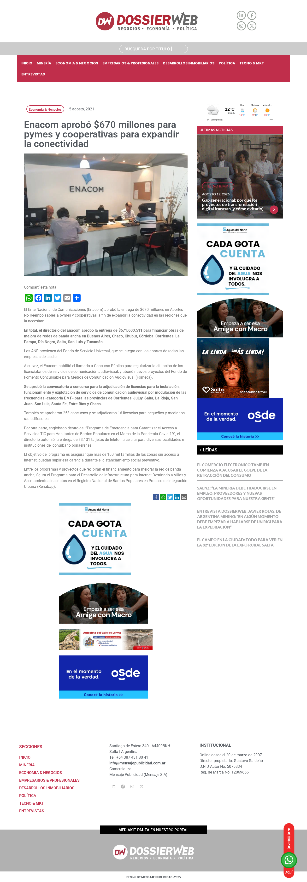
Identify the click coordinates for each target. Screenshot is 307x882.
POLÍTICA (227, 63)
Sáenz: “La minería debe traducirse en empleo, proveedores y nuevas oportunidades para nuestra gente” (237, 493)
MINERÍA (44, 63)
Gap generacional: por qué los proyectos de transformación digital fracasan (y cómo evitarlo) (232, 204)
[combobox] (153, 49)
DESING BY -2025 (153, 877)
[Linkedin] (113, 786)
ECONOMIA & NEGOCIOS (76, 63)
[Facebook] (123, 786)
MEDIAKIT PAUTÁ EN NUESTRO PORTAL (153, 830)
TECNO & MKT (251, 63)
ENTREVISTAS (33, 74)
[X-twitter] (141, 786)
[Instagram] (132, 786)
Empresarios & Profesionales (130, 63)
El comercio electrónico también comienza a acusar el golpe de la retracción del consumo (233, 470)
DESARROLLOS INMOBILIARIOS (188, 63)
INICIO (26, 63)
